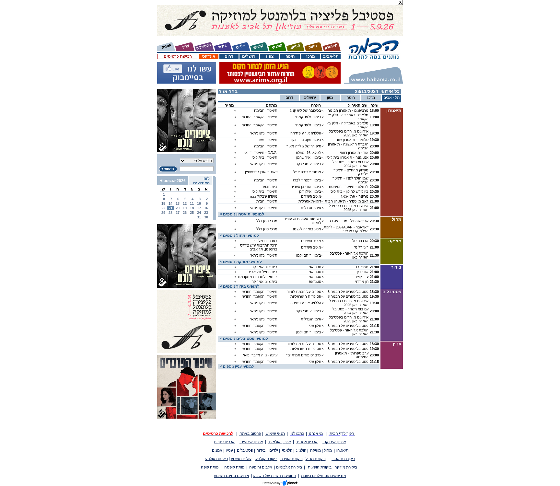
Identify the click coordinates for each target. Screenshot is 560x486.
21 (170, 208)
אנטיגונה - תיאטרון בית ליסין (346, 157)
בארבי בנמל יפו (265, 241)
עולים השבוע (241, 459)
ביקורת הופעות (320, 467)
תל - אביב (392, 97)
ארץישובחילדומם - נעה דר (348, 221)
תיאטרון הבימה (265, 110)
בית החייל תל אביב (262, 272)
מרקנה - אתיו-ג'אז (354, 196)
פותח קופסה (234, 467)
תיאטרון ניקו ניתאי (263, 133)
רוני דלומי (361, 247)
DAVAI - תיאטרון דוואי (260, 153)
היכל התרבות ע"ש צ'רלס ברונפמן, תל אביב (258, 247)
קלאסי (287, 450)
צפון (270, 56)
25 (192, 212)
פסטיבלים (245, 450)
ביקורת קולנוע (266, 459)
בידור (260, 450)
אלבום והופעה (260, 467)
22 (163, 208)
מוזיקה (315, 450)
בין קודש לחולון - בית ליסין (348, 191)
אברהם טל (360, 241)
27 (178, 212)
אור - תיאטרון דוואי (354, 153)
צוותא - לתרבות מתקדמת (257, 277)
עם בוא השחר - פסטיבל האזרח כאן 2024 (350, 164)
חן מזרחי (361, 282)
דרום (229, 56)
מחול (328, 450)
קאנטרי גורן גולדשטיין (261, 172)
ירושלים (249, 56)
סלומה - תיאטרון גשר (352, 140)
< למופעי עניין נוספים (236, 366)
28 (170, 212)
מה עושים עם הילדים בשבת (323, 475)
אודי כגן (362, 272)
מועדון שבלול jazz (263, 196)
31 (199, 217)
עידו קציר (361, 277)
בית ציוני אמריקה (264, 267)
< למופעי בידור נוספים (239, 286)
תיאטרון (342, 450)
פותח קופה (209, 467)
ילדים (274, 450)
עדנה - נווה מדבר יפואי (260, 355)
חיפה (290, 56)
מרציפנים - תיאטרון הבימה (348, 110)
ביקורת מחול (316, 459)
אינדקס (208, 56)
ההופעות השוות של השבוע (274, 475)
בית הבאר (269, 187)
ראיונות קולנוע (216, 459)
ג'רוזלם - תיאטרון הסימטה (348, 187)
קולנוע (301, 450)
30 (206, 217)
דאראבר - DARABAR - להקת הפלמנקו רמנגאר (346, 229)
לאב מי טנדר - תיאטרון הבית (346, 201)
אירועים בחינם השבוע (231, 475)
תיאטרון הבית (266, 201)
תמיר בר (361, 267)
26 (185, 212)
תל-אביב (331, 56)
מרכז (310, 56)
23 (206, 212)
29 (163, 212)
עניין (228, 450)
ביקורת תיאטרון (343, 459)
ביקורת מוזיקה (345, 467)
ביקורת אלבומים (289, 467)
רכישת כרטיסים (178, 56)
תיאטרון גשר (267, 140)
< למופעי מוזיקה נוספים (240, 262)
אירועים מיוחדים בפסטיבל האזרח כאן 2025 (348, 133)
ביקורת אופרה (291, 459)
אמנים (217, 450)
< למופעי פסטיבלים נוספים (243, 338)
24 (199, 212)
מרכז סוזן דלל (266, 221)
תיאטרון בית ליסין (264, 157)
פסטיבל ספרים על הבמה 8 (348, 292)
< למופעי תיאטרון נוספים (241, 214)
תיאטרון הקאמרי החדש (259, 117)
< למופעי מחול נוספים (238, 235)
